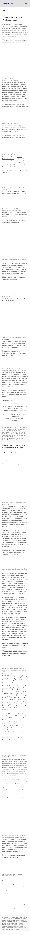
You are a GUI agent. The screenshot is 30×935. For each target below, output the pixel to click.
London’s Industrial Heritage (10, 410)
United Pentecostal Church (20, 927)
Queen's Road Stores (18, 924)
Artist (9, 429)
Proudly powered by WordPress (8, 933)
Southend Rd (20, 435)
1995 (3, 429)
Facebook (10, 406)
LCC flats (7, 432)
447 (10, 918)
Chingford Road (6, 430)
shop (26, 433)
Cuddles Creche (14, 430)
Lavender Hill (24, 921)
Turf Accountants (14, 436)
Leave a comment (13, 439)
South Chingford (12, 435)
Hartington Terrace (11, 921)
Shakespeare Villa (14, 926)
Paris (21, 408)
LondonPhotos (15, 427)
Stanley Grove (5, 927)
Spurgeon (24, 926)
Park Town (20, 585)
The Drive (7, 436)
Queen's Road (10, 924)
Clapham (4, 921)
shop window (5, 435)
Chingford (13, 429)
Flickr (4, 406)
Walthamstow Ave (13, 438)
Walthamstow (5, 438)
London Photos (23, 410)
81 (7, 429)
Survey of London (13, 542)
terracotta (11, 927)
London (24, 432)
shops (20, 926)
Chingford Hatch (20, 429)
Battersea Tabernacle (9, 920)
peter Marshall (21, 433)
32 (5, 429)
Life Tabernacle (5, 923)
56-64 (12, 918)
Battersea (16, 918)
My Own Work (22, 427)
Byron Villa (16, 920)
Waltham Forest (21, 436)
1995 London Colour (10, 129)
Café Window (23, 920)
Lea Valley (15, 408)
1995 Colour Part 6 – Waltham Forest (12, 18)
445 (8, 918)
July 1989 (18, 921)
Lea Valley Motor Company (16, 432)
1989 (3, 918)
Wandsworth (5, 929)
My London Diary (18, 406)
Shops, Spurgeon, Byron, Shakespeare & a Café (13, 446)
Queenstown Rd (6, 926)
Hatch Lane (20, 430)
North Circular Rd (14, 433)
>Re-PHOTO (7, 3)
